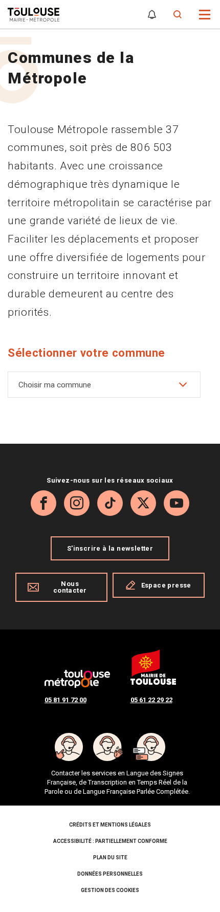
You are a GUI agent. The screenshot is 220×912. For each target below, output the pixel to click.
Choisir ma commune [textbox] (54, 385)
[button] (205, 13)
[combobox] (104, 385)
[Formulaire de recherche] (178, 15)
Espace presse (166, 585)
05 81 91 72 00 (65, 700)
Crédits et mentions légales (110, 825)
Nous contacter (70, 587)
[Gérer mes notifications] (152, 15)
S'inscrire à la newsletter (110, 548)
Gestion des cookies (110, 890)
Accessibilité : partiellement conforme (110, 841)
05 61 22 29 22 (151, 700)
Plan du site (110, 857)
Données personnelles (110, 874)
